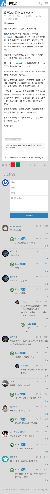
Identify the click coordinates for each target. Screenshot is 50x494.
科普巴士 (13, 251)
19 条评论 (29, 16)
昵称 (13, 182)
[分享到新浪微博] (13, 164)
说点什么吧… (16, 198)
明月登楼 (13, 457)
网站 (13, 192)
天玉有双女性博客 (17, 431)
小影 (46, 489)
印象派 (15, 489)
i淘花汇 (13, 381)
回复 (46, 233)
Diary (19, 16)
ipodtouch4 (8, 36)
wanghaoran (15, 226)
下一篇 (43, 164)
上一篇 (31, 164)
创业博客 (13, 406)
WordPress (32, 489)
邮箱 (13, 187)
